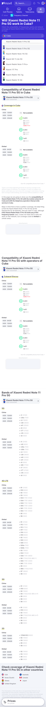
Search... (21, 3)
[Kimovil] (7, 3)
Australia (25, 675)
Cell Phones (8, 12)
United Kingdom (10, 684)
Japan (24, 681)
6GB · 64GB (7, 149)
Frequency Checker (16, 15)
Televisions (29, 12)
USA (6, 675)
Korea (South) (9, 678)
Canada (25, 678)
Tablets (19, 12)
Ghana (6, 681)
